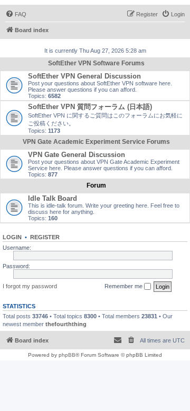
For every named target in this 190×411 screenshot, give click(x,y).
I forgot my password (30, 286)
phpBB (67, 355)
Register (45, 237)
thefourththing (66, 324)
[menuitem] (15, 14)
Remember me (124, 286)
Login (12, 237)
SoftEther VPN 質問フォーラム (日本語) (90, 107)
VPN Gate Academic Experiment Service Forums (96, 141)
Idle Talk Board (52, 198)
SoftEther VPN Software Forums (96, 63)
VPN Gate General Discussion (76, 155)
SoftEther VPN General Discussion (84, 76)
